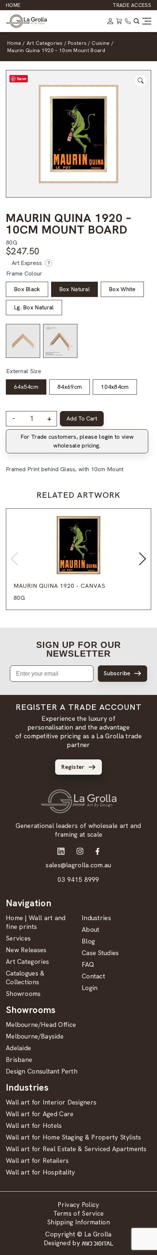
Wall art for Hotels (34, 1125)
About (91, 929)
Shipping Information (78, 1222)
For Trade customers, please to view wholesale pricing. (77, 441)
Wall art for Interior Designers (51, 1102)
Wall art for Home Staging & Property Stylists (73, 1137)
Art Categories (27, 961)
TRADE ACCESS (131, 5)
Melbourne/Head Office (41, 1024)
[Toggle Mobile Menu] (146, 21)
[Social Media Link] (61, 851)
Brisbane (19, 1059)
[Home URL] (78, 801)
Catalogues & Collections (25, 977)
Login (90, 988)
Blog (88, 941)
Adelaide (18, 1048)
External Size (23, 371)
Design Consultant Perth (41, 1071)
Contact (93, 976)
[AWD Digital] (97, 1243)
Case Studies (100, 953)
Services (18, 938)
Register (72, 767)
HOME (13, 5)
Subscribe (117, 673)
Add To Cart (81, 418)
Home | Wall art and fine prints (36, 922)
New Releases (26, 950)
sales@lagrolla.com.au (78, 865)
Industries (96, 918)
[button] (143, 559)
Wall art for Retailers (37, 1160)
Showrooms (23, 993)
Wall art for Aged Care (40, 1114)
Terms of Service (78, 1213)
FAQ (88, 964)
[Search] (136, 21)
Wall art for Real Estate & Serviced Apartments (76, 1149)
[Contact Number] (128, 21)
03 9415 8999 (78, 879)
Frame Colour (24, 273)
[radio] (27, 289)
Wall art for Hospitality (40, 1172)
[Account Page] (110, 21)
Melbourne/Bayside (35, 1036)
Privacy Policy (78, 1204)
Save (21, 78)
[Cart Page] (119, 21)
